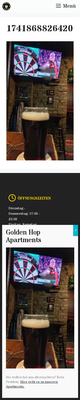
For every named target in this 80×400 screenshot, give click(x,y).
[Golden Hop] (6, 6)
